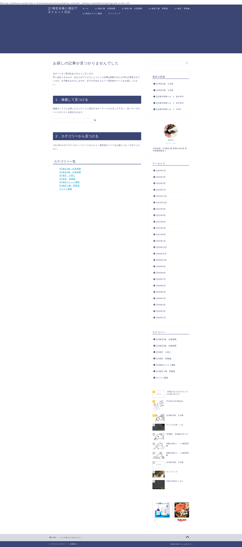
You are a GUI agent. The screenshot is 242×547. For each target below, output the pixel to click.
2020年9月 (161, 266)
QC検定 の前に (67, 175)
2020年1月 (161, 318)
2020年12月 (161, 247)
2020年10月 (161, 260)
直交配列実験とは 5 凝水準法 (170, 97)
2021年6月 (161, 222)
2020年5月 (161, 292)
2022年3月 (161, 183)
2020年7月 (161, 279)
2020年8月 (161, 273)
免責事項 (73, 544)
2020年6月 (161, 286)
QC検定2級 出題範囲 (132, 8)
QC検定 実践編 (182, 8)
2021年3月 (161, 234)
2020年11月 (161, 254)
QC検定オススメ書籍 (92, 13)
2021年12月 (161, 196)
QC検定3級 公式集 (164, 90)
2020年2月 (161, 311)
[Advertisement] (121, 35)
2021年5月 (161, 228)
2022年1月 (161, 190)
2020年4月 (161, 298)
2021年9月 (161, 209)
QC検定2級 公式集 (164, 84)
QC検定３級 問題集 (158, 8)
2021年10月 (161, 202)
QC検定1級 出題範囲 (105, 8)
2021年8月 (161, 215)
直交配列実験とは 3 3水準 (168, 109)
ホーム (86, 8)
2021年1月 (161, 241)
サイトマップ (114, 13)
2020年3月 (161, 305)
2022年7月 (161, 170)
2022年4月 (161, 177)
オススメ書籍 (65, 189)
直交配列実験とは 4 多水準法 (170, 103)
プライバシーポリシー (58, 544)
